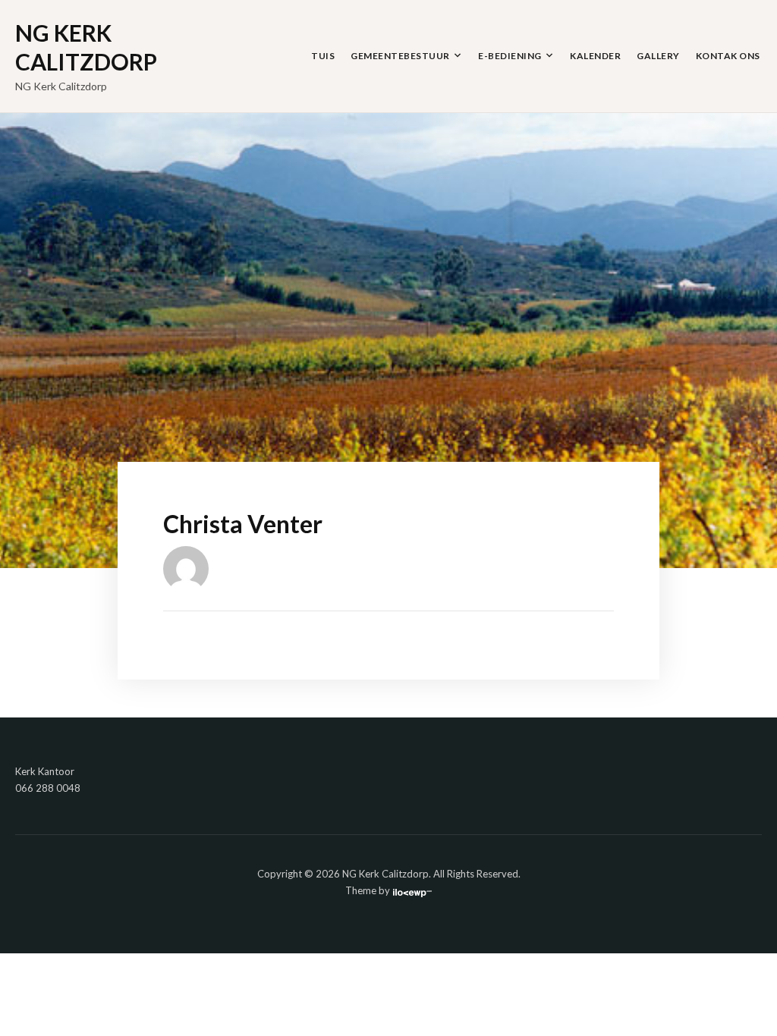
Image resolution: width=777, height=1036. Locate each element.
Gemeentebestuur (400, 55)
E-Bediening (510, 55)
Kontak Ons (728, 55)
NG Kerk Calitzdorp (86, 47)
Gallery (658, 55)
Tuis (323, 55)
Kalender (595, 55)
